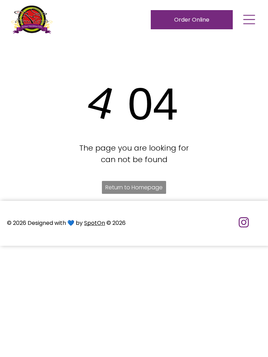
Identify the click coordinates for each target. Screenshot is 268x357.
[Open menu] (249, 19)
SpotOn (94, 223)
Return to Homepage (134, 187)
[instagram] (244, 223)
